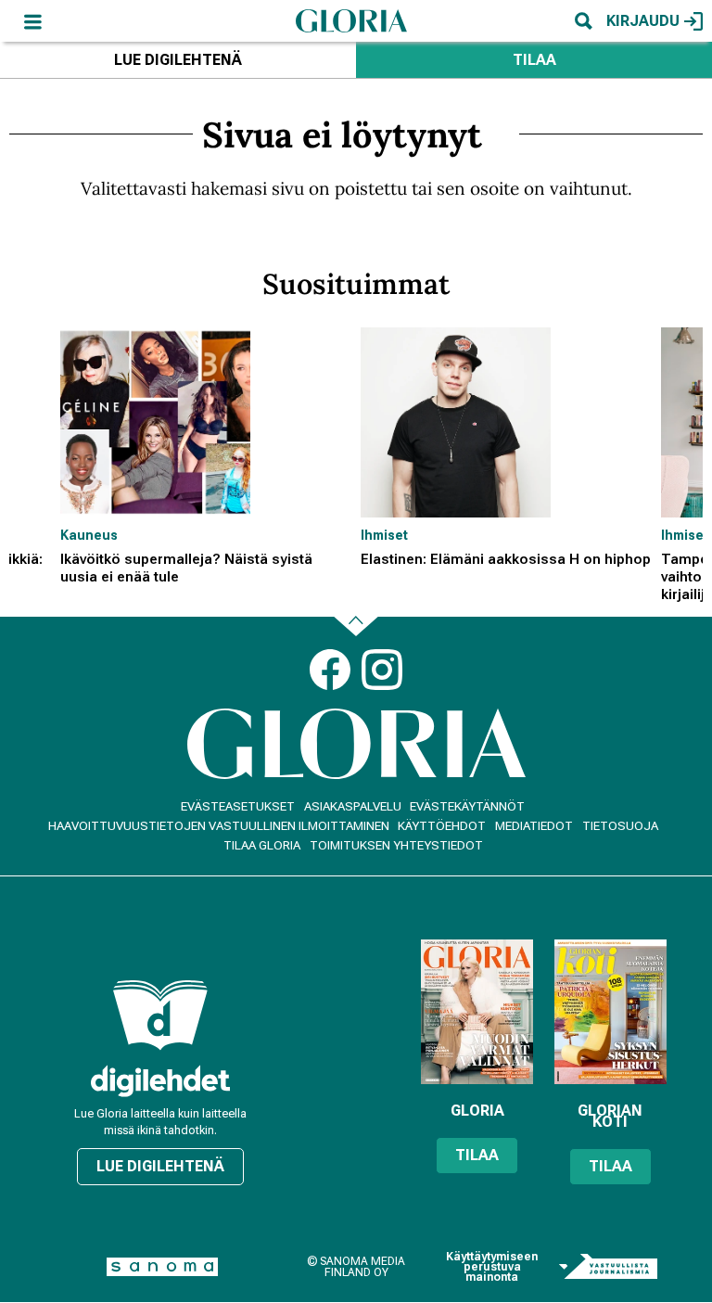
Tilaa (534, 60)
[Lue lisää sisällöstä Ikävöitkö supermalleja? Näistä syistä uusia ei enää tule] (205, 422)
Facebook (330, 669)
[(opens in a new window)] (160, 1081)
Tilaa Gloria (261, 845)
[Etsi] (583, 21)
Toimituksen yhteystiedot (396, 845)
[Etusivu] (351, 20)
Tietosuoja (620, 826)
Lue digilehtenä (178, 60)
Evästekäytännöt (467, 806)
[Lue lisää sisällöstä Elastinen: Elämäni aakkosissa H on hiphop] (506, 422)
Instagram (382, 669)
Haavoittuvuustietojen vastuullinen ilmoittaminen (218, 826)
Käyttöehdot (442, 826)
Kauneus (89, 535)
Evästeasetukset (238, 806)
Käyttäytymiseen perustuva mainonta (492, 1267)
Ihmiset (384, 535)
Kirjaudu (643, 21)
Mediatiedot (534, 826)
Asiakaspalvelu (352, 806)
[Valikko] (32, 21)
